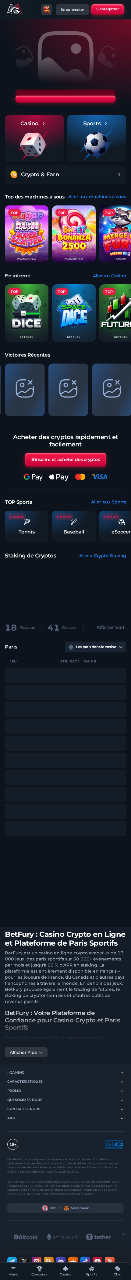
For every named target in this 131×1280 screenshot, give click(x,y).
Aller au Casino (109, 276)
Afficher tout (111, 627)
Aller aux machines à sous (97, 196)
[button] (26, 313)
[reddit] (73, 1261)
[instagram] (36, 1261)
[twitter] (24, 1261)
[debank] (110, 1261)
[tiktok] (85, 1261)
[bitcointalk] (49, 1261)
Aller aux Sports (108, 502)
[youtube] (97, 1261)
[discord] (61, 1261)
